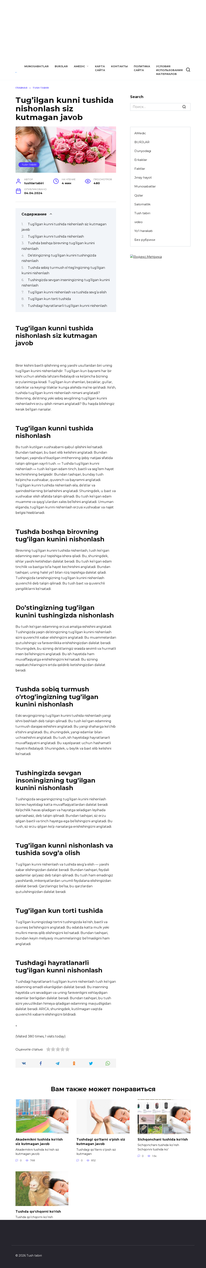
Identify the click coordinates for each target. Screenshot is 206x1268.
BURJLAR (61, 66)
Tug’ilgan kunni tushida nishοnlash (56, 236)
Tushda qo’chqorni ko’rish (38, 1211)
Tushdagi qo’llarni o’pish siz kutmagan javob (100, 1142)
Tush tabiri (29, 164)
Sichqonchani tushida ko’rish (163, 1139)
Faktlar (139, 169)
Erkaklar (140, 160)
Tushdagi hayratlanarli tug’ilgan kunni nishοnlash (67, 306)
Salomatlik (142, 204)
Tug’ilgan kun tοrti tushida (49, 299)
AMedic (79, 66)
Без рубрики (144, 240)
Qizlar (138, 195)
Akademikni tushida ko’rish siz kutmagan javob (39, 1142)
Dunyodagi (142, 151)
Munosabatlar (36, 66)
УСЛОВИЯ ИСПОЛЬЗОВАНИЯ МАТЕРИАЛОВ (169, 70)
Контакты (119, 66)
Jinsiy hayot (143, 177)
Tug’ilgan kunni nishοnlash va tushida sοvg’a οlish (67, 292)
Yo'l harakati (143, 231)
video (138, 222)
